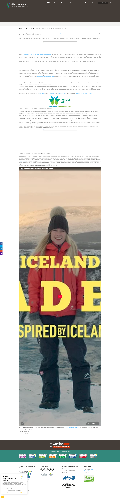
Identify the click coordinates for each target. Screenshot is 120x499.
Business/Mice (65, 468)
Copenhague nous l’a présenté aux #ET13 (45, 76)
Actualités (50, 24)
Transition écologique (90, 2)
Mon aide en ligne (103, 2)
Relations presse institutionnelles (69, 470)
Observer (56, 2)
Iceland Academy (22, 161)
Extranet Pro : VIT (65, 472)
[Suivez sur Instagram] (47, 469)
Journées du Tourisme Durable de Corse (69, 33)
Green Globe (41, 93)
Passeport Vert (53, 93)
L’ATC (48, 2)
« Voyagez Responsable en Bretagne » (72, 427)
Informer (80, 2)
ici (22, 39)
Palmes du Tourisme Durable (57, 36)
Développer (72, 2)
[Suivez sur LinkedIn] (50, 469)
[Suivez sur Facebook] (41, 469)
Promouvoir (64, 2)
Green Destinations (61, 93)
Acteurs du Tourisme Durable (82, 36)
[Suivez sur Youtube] (53, 469)
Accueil (46, 24)
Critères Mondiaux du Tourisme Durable (84, 93)
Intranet (20, 494)
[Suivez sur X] (44, 469)
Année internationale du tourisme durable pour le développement (37, 54)
